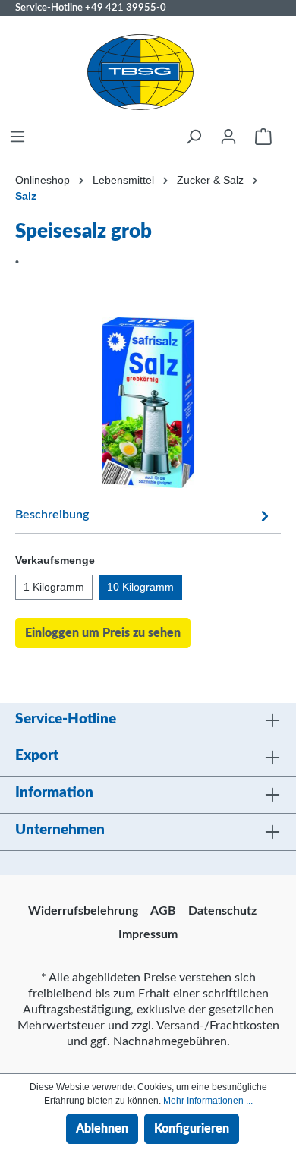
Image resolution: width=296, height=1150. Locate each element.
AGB (163, 911)
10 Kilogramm (140, 587)
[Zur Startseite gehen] (140, 72)
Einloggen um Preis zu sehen (103, 633)
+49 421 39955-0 (125, 7)
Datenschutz (222, 911)
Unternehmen (60, 830)
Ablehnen (102, 1129)
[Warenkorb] (263, 136)
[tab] (144, 514)
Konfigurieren (191, 1129)
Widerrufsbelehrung (83, 911)
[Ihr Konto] (228, 136)
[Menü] (17, 136)
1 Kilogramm (54, 587)
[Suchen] (193, 136)
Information (54, 793)
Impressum (148, 934)
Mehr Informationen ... (208, 1100)
